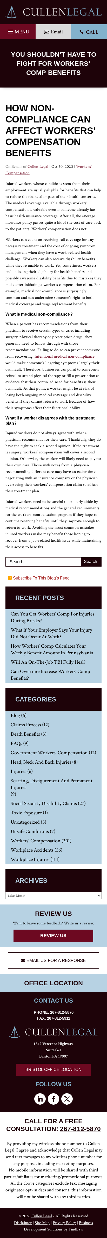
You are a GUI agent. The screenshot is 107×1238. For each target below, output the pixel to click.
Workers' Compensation (36, 840)
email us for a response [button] (56, 960)
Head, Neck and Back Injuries (41, 762)
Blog (15, 715)
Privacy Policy (64, 1223)
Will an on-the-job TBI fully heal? (48, 662)
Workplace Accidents (32, 850)
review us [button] (53, 935)
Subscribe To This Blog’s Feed (41, 578)
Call (88, 32)
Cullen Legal (38, 166)
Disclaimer (23, 1223)
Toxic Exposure (26, 812)
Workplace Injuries (30, 859)
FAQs (16, 743)
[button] (17, 30)
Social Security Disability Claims (44, 803)
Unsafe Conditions (30, 831)
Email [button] (57, 31)
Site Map (42, 1223)
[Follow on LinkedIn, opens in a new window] (40, 1099)
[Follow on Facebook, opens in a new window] (53, 1099)
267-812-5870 (61, 1012)
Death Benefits (25, 734)
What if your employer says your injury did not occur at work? (51, 633)
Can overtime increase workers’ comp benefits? (50, 675)
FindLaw (76, 1229)
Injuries (18, 771)
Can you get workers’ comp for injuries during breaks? (52, 617)
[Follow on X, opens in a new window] (67, 1099)
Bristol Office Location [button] (53, 1069)
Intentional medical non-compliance (64, 356)
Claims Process (26, 724)
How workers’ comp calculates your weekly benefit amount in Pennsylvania (52, 649)
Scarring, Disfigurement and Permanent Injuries (51, 784)
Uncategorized (25, 822)
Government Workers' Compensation (49, 752)
